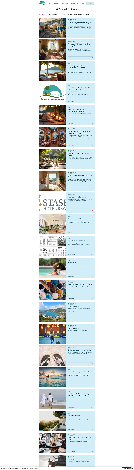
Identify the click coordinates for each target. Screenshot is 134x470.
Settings (124, 468)
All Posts (42, 14)
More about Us (79, 14)
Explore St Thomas (53, 14)
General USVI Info (66, 14)
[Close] (132, 468)
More (87, 14)
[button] (93, 14)
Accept (129, 468)
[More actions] (92, 19)
